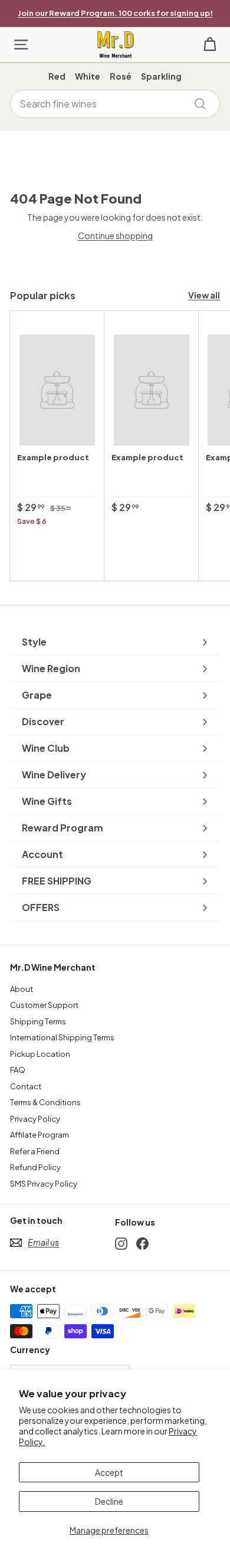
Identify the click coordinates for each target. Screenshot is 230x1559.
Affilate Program (39, 1134)
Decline (109, 1501)
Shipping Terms (38, 1021)
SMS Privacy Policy (43, 1183)
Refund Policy (35, 1167)
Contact (25, 1086)
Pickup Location (40, 1054)
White (87, 76)
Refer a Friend (35, 1151)
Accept (109, 1472)
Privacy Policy (35, 1119)
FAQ (17, 1070)
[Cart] (209, 44)
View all (204, 295)
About (21, 989)
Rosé (121, 76)
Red (56, 76)
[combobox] (115, 104)
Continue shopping (115, 235)
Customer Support (44, 1005)
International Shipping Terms (62, 1037)
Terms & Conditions (45, 1102)
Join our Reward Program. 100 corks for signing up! (115, 13)
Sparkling (161, 76)
